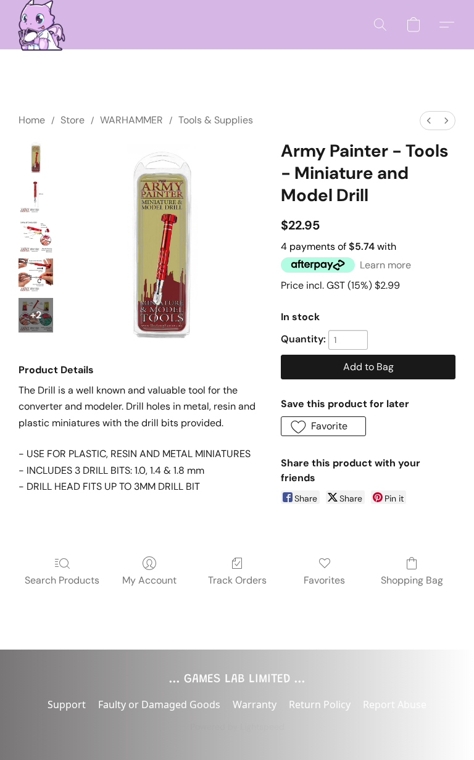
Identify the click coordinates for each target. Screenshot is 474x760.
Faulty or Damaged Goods (159, 704)
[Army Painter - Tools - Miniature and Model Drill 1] (36, 197)
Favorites (324, 580)
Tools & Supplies (215, 120)
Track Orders (237, 580)
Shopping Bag (412, 580)
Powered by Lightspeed (237, 726)
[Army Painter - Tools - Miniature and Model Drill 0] (36, 157)
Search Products (62, 580)
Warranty (254, 704)
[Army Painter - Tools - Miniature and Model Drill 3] (36, 275)
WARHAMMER (131, 120)
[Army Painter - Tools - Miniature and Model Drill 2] (36, 236)
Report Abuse (394, 704)
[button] (38, 24)
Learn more (385, 264)
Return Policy (320, 704)
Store (72, 120)
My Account (149, 580)
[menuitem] (429, 121)
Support (67, 704)
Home (32, 120)
